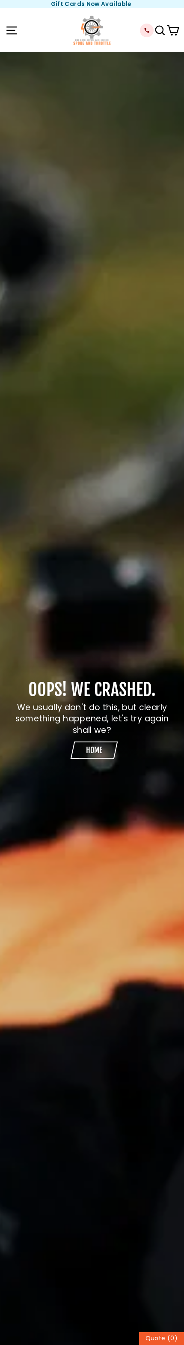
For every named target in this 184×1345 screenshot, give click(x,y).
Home (94, 750)
